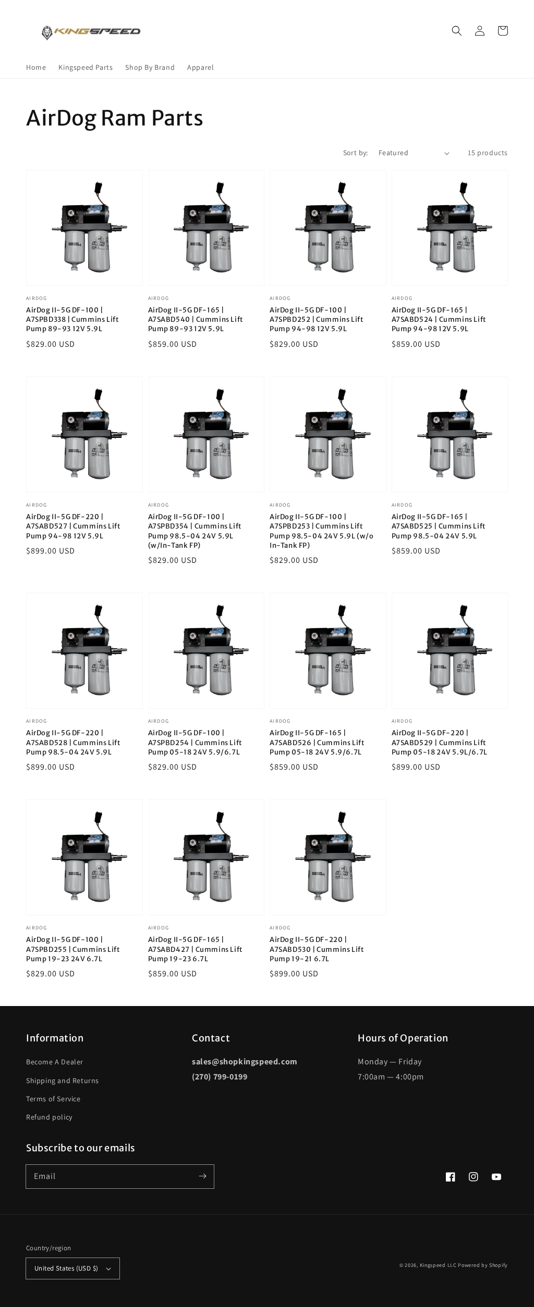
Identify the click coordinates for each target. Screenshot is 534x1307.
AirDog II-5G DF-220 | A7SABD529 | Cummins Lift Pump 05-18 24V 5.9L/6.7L (440, 742)
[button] (456, 30)
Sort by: (355, 152)
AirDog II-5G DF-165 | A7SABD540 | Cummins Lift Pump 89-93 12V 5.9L (196, 319)
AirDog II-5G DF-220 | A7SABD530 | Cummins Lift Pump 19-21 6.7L (317, 949)
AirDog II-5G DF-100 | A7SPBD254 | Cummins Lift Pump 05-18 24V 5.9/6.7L (195, 742)
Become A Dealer (54, 1061)
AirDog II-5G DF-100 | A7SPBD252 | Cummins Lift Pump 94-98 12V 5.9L (316, 319)
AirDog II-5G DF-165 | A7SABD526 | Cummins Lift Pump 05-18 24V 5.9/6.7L (317, 742)
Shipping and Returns (62, 1080)
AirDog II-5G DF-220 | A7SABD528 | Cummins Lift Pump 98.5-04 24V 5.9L (73, 742)
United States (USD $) (66, 1268)
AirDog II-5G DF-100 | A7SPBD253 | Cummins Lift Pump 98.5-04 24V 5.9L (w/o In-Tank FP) (322, 531)
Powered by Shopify (483, 1265)
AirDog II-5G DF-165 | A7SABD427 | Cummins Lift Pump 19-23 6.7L (195, 949)
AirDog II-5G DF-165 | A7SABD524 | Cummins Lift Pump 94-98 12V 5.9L (439, 319)
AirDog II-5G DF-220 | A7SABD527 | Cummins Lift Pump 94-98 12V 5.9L (73, 526)
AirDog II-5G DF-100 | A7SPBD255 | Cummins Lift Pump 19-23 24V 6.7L (73, 949)
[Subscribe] (202, 1176)
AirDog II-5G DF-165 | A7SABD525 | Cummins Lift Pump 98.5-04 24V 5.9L (439, 526)
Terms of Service (53, 1098)
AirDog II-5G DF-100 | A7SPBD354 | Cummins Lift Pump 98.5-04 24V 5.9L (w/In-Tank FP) (195, 531)
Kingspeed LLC (438, 1265)
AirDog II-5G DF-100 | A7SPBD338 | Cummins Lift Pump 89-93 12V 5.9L (72, 319)
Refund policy (49, 1117)
